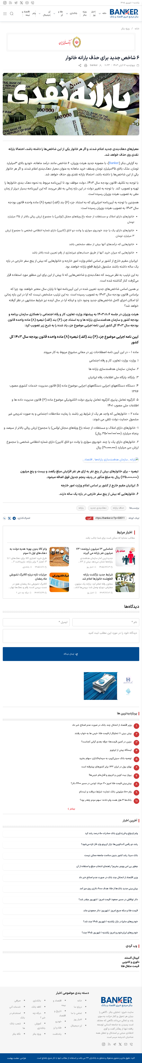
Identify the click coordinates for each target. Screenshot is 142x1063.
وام (34, 13)
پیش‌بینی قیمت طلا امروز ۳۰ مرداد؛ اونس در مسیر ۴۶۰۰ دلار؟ (101, 783)
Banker (114, 163)
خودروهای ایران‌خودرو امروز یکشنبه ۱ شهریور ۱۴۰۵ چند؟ (110, 933)
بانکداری (73, 13)
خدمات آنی (15, 1007)
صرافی (17, 1001)
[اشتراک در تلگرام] (14, 518)
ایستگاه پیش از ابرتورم (121, 750)
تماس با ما (76, 1013)
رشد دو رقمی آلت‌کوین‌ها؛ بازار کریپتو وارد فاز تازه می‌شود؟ (109, 844)
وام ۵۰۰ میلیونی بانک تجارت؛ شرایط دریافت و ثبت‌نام (105, 792)
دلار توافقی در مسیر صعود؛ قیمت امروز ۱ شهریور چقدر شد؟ (108, 899)
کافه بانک (36, 1007)
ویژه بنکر (84, 13)
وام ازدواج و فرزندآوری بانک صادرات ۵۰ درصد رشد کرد (111, 833)
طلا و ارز (60, 13)
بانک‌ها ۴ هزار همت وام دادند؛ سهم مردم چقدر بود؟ (106, 800)
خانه (104, 13)
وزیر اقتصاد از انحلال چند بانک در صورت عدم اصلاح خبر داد (102, 725)
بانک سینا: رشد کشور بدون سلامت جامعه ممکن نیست (111, 855)
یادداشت (57, 1034)
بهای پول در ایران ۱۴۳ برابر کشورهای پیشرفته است (106, 767)
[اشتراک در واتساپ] (4, 518)
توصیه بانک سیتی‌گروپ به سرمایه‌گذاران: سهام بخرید (105, 758)
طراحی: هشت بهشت (16, 1058)
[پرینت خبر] (85, 65)
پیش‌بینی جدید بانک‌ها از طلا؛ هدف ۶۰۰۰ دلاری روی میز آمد (109, 888)
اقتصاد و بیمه (26, 13)
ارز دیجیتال (46, 13)
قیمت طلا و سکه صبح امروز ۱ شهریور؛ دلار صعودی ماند (110, 911)
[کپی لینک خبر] (79, 65)
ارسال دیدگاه (69, 654)
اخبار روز (93, 13)
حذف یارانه (118, 508)
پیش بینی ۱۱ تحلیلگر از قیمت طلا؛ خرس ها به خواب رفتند (103, 733)
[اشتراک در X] (9, 518)
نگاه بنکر (16, 1034)
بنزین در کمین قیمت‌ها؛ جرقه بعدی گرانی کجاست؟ (106, 742)
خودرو (58, 1021)
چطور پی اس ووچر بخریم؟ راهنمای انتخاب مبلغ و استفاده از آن (107, 866)
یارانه (81, 508)
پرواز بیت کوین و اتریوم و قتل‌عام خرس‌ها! (110, 775)
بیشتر (72, 809)
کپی (89, 518)
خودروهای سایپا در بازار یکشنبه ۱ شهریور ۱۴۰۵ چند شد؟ (110, 921)
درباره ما (78, 1007)
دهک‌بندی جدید (98, 508)
